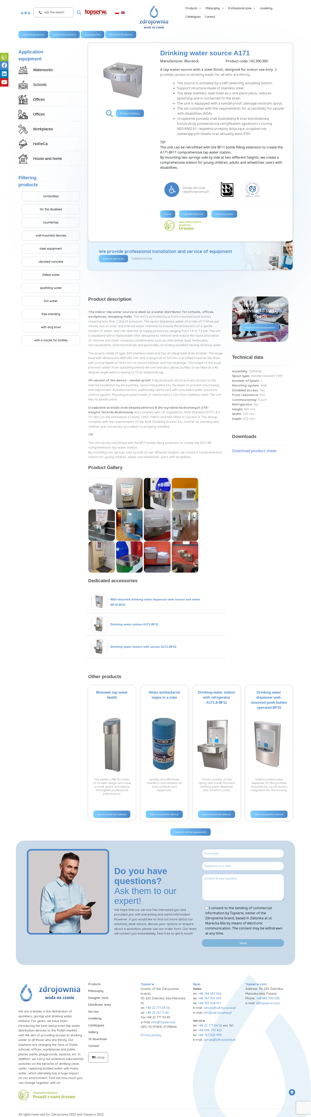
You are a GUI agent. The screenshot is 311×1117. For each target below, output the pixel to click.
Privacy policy (151, 1035)
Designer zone (98, 998)
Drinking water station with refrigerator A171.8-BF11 (216, 697)
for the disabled (51, 209)
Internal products (33, 34)
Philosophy (213, 8)
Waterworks (43, 70)
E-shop (100, 1057)
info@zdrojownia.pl (218, 1013)
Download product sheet (254, 450)
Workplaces (43, 129)
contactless (51, 196)
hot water (51, 301)
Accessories (92, 34)
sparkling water (51, 288)
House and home (47, 158)
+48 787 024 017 (209, 1003)
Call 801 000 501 (193, 214)
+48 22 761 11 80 (157, 1013)
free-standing (50, 314)
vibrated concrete (51, 262)
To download (97, 1039)
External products (64, 34)
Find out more (224, 214)
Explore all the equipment (190, 832)
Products (191, 8)
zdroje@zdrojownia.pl (220, 1008)
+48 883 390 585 (268, 998)
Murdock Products (120, 34)
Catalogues (193, 17)
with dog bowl (51, 327)
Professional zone (240, 8)
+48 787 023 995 (210, 1035)
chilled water (51, 275)
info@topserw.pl (163, 1022)
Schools (40, 85)
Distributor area (99, 1005)
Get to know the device (112, 814)
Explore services (113, 258)
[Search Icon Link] (79, 12)
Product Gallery (130, 113)
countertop (51, 222)
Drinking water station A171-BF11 (134, 624)
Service (93, 1012)
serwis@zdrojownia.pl (219, 1040)
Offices (39, 99)
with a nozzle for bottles (51, 340)
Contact (210, 17)
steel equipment (51, 248)
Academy (266, 8)
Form (167, 214)
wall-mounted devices (51, 235)
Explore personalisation (260, 327)
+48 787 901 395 (209, 998)
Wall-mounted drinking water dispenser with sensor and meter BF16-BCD (155, 602)
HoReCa (40, 144)
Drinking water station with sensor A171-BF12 (143, 646)
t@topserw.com (268, 1003)
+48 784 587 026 (210, 994)
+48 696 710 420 (210, 1030)
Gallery (93, 1032)
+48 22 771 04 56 (158, 1008)
